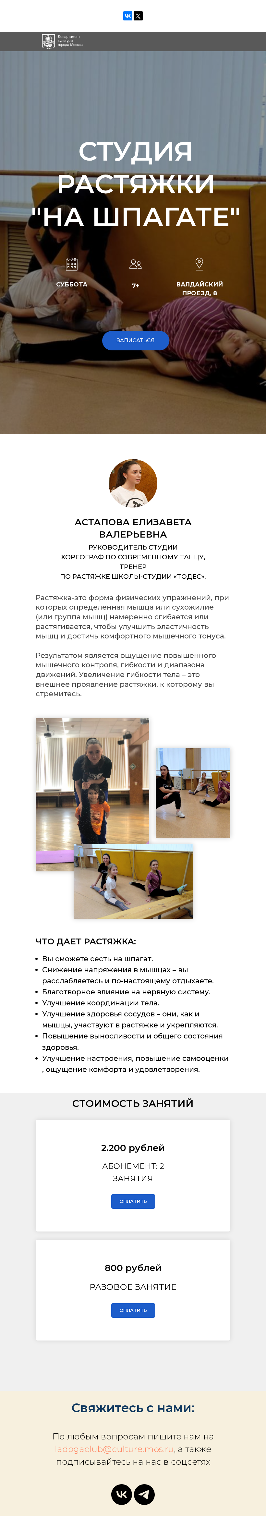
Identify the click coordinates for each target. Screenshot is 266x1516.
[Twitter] (138, 15)
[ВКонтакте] (127, 15)
